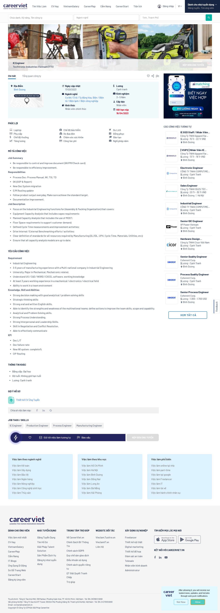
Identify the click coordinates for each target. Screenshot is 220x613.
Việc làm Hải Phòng (92, 492)
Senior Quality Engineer (193, 256)
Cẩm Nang (105, 6)
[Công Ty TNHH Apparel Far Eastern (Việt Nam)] (171, 138)
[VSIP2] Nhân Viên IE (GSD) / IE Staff (192, 149)
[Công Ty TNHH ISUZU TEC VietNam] (171, 191)
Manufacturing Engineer (89, 425)
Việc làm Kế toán (20, 465)
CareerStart (122, 6)
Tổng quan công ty (31, 75)
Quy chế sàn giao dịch (78, 555)
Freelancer (131, 537)
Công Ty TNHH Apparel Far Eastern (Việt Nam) (193, 136)
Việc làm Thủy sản (21, 492)
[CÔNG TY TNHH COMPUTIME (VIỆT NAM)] (171, 173)
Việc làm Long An (91, 483)
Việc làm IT (157, 483)
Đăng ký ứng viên (17, 579)
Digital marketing (134, 546)
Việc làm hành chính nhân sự (165, 492)
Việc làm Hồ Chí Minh (92, 465)
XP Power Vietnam (189, 224)
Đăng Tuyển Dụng (46, 537)
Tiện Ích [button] (138, 6)
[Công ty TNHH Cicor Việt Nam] (171, 244)
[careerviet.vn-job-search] (165, 539)
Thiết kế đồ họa (133, 551)
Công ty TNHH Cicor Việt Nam (195, 242)
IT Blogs (12, 560)
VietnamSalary (71, 6)
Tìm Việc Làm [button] (39, 6)
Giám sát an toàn (134, 556)
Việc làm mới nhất (17, 537)
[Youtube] (166, 557)
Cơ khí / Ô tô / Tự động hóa (78, 97)
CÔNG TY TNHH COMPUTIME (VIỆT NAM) (194, 171)
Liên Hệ (100, 546)
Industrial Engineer (191, 203)
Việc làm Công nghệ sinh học (27, 488)
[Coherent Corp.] (171, 262)
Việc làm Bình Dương (92, 474)
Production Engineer (37, 425)
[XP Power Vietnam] (171, 226)
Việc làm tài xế (158, 488)
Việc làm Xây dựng (21, 470)
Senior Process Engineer (194, 292)
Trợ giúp (71, 581)
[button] (148, 76)
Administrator (132, 570)
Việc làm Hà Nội (90, 470)
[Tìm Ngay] (209, 17)
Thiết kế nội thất (133, 542)
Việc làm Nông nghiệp (23, 483)
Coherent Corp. (188, 260)
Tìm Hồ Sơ (42, 542)
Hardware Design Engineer (190, 238)
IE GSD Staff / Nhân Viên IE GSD (194, 132)
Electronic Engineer (191, 167)
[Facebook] (155, 557)
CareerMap (90, 6)
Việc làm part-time (160, 470)
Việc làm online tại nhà (162, 465)
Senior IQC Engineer (191, 221)
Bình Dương (19, 89)
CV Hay (55, 6)
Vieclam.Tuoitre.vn (105, 537)
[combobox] (40, 17)
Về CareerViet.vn (75, 537)
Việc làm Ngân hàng (22, 479)
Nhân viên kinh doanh (136, 565)
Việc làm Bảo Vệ (20, 474)
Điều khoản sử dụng (77, 560)
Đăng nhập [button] (168, 6)
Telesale (129, 560)
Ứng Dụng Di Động (17, 565)
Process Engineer (62, 425)
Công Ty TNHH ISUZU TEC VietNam (193, 189)
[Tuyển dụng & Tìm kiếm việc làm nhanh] (15, 5)
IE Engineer (16, 425)
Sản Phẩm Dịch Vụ (46, 555)
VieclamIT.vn (102, 542)
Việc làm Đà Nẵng (91, 488)
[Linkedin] (160, 557)
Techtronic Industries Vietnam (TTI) (33, 66)
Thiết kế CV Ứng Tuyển (28, 399)
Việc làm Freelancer (161, 479)
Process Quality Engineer (194, 274)
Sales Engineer (188, 185)
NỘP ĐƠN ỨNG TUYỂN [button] (193, 65)
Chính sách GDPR (75, 550)
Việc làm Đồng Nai (91, 479)
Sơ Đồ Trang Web (17, 570)
